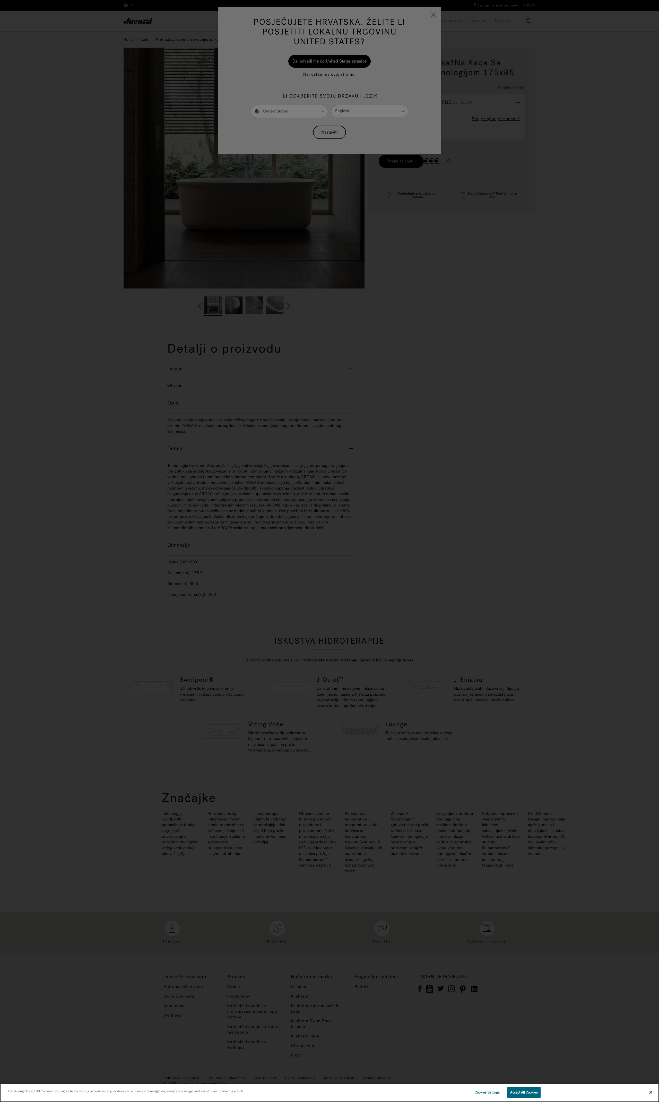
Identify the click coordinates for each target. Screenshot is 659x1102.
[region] (329, 1093)
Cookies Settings (487, 1092)
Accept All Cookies (523, 1092)
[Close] (650, 1092)
